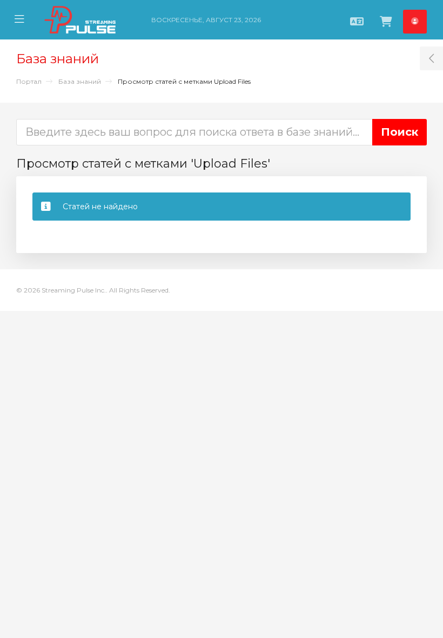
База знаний (79, 81)
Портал (29, 81)
